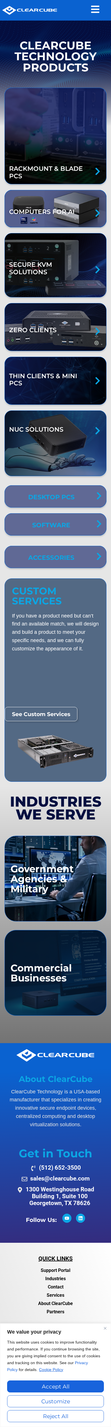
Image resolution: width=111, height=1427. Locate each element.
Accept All (55, 1386)
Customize (55, 1401)
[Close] (105, 1328)
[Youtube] (66, 1218)
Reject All (55, 1416)
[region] (55, 1375)
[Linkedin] (80, 1218)
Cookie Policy (51, 1369)
